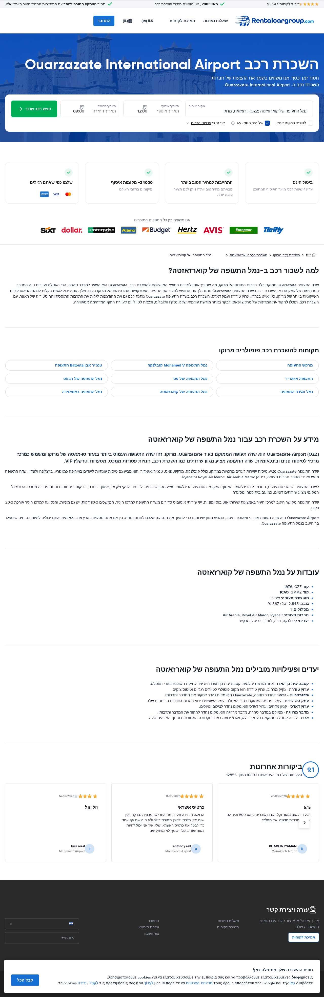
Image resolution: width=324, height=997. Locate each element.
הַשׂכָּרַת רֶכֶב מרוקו (286, 255)
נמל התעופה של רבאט (82, 378)
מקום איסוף (197, 106)
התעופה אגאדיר (299, 378)
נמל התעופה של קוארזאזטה (183, 392)
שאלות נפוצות (215, 21)
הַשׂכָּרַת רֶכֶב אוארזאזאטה (248, 255)
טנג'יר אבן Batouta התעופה (78, 365)
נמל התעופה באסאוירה (82, 392)
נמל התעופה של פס (190, 378)
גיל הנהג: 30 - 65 (250, 123)
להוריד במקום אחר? (291, 123)
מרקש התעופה (300, 365)
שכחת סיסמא (148, 927)
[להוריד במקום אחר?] (310, 123)
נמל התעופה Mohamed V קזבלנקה (177, 365)
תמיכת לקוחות (182, 21)
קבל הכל (25, 980)
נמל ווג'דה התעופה (296, 392)
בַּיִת (308, 255)
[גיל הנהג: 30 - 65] (267, 123)
